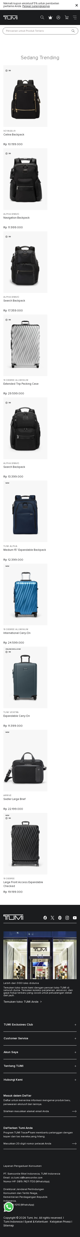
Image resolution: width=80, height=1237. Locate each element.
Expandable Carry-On (16, 716)
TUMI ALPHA (10, 546)
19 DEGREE (9, 879)
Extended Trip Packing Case (21, 384)
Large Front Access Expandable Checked (23, 884)
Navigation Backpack (16, 217)
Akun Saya (11, 1052)
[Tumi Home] (10, 17)
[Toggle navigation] (75, 17)
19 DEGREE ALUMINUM (15, 380)
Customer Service (16, 1038)
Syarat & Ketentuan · (37, 1221)
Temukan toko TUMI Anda (21, 1001)
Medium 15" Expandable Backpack (24, 550)
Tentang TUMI (13, 1065)
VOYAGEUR (9, 131)
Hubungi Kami (13, 1079)
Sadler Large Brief (14, 799)
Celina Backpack (13, 134)
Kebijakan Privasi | (61, 1221)
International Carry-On (17, 633)
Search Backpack (14, 300)
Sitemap (8, 1225)
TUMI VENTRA (11, 712)
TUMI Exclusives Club (18, 1024)
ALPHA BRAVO (11, 214)
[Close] (76, 5)
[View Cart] (66, 17)
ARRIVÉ (7, 795)
